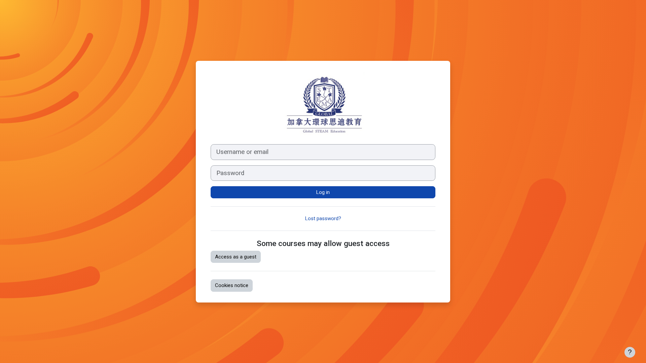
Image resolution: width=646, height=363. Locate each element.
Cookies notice (231, 285)
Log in (323, 192)
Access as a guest (235, 257)
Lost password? (323, 218)
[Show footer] (629, 352)
